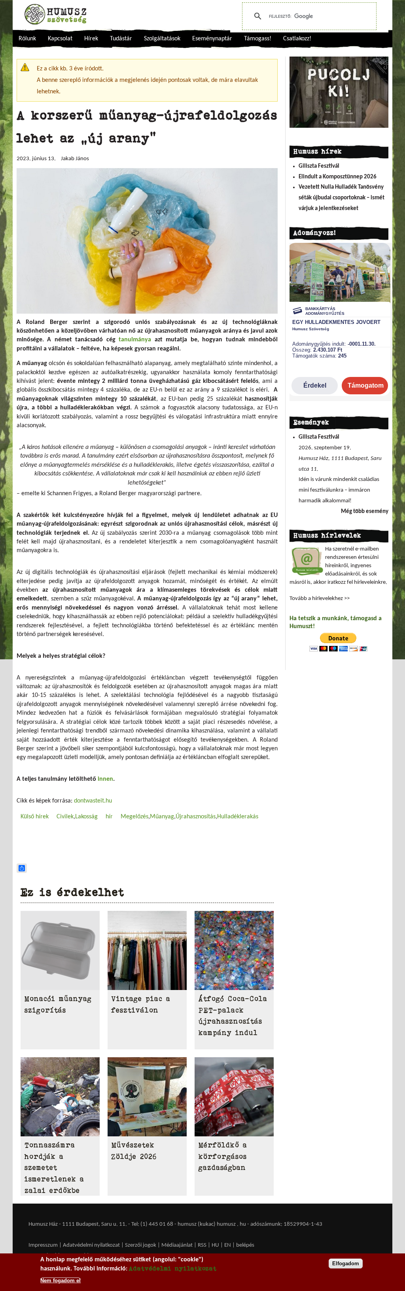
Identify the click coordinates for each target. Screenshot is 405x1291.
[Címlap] (55, 14)
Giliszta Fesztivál (319, 166)
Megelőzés (134, 817)
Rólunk (27, 39)
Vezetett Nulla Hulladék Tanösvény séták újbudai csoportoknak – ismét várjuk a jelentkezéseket (341, 197)
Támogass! (257, 39)
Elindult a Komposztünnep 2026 (338, 177)
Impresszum (43, 1245)
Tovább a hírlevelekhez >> (320, 599)
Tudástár (121, 39)
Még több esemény (364, 512)
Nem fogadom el (60, 1280)
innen (105, 779)
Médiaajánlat (177, 1245)
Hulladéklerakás (237, 817)
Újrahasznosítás (196, 817)
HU (215, 1245)
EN (227, 1245)
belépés (245, 1245)
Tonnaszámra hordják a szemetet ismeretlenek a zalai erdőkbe (54, 1167)
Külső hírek (35, 817)
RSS (202, 1245)
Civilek (65, 817)
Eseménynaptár (212, 39)
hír (109, 817)
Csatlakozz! (297, 39)
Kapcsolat (60, 39)
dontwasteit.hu (93, 801)
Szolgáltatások (162, 39)
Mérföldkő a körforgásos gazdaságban (223, 1156)
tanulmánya (135, 340)
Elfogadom (345, 1263)
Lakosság (86, 817)
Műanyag (162, 817)
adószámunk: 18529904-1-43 (286, 1224)
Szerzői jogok (140, 1245)
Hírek (91, 39)
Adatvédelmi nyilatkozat (91, 1245)
